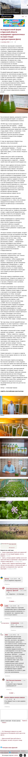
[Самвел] (14, 414)
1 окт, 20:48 (9, 699)
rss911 (6, 606)
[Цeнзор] (2, 579)
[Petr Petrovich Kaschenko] (3, 680)
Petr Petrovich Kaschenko (13, 680)
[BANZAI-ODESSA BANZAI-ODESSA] (2, 697)
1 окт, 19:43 (13, 578)
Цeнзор (7, 578)
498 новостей (11, 547)
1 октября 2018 (5, 42)
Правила (24, 720)
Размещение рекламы (15, 751)
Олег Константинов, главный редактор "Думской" (15, 589)
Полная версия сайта (5, 751)
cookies (16, 755)
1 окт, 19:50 (13, 606)
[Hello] (2, 635)
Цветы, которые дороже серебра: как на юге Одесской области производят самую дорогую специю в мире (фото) (14, 559)
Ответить (7, 584)
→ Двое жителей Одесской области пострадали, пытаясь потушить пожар (11, 739)
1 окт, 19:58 (23, 590)
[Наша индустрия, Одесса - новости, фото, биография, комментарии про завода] (5, 543)
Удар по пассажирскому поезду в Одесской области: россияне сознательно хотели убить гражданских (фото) (10, 11)
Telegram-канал (14, 752)
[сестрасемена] (5, 623)
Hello (6, 634)
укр (23, 16)
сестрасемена (15, 623)
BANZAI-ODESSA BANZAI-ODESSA (15, 697)
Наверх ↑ (4, 722)
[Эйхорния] (14, 497)
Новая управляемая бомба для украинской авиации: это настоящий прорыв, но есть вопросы (13, 554)
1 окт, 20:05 (12, 634)
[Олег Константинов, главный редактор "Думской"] (3, 589)
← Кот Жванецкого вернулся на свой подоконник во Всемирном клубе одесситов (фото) (13, 733)
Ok (21, 755)
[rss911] (2, 606)
